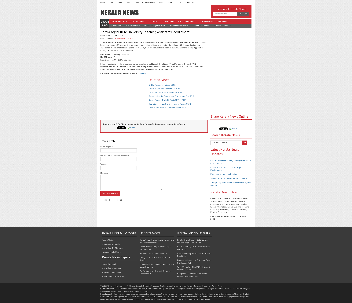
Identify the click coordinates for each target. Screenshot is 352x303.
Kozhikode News (133, 26)
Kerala (102, 2)
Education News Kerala (179, 26)
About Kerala (105, 291)
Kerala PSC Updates (223, 26)
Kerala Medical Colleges (239, 289)
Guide (111, 2)
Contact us (189, 2)
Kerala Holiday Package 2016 (164, 289)
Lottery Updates (206, 21)
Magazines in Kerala (111, 244)
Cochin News (117, 26)
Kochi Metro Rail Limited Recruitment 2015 (167, 107)
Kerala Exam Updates (201, 26)
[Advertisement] (124, 98)
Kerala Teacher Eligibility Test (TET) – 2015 (167, 100)
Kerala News (135, 286)
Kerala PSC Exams (222, 289)
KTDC (180, 2)
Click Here (141, 73)
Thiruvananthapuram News (154, 26)
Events (160, 2)
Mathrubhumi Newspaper (113, 276)
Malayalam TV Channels (112, 248)
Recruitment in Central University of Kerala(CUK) (169, 104)
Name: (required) (114, 173)
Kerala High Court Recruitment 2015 (164, 89)
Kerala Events (128, 291)
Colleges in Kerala (184, 289)
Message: (104, 173)
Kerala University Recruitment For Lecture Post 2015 (171, 96)
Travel (128, 2)
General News (138, 21)
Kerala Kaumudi (109, 264)
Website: (103, 164)
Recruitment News (186, 21)
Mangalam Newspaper (112, 272)
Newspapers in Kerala (111, 252)
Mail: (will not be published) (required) (114, 177)
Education (170, 2)
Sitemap (137, 291)
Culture (119, 2)
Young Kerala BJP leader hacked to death (228, 178)
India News (222, 21)
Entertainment (168, 21)
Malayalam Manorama (111, 268)
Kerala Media (107, 240)
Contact (145, 291)
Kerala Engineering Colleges (203, 289)
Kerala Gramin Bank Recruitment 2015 (165, 92)
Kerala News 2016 (119, 21)
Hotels (136, 2)
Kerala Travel (116, 291)
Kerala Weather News (124, 289)
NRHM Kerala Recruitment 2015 (162, 85)
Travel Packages (148, 2)
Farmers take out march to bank (224, 174)
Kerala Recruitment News (124, 38)
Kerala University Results (142, 289)
